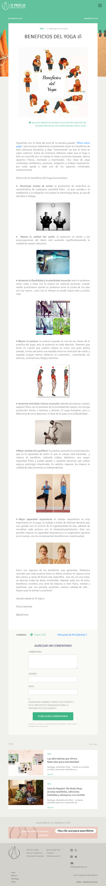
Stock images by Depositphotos (85, 875)
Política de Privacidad (35, 856)
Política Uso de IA (53, 856)
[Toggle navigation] (100, 6)
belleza (36, 122)
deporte (70, 122)
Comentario (35, 652)
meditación (80, 122)
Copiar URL (39, 634)
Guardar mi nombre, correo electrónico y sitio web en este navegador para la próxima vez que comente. (51, 705)
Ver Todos (93, 744)
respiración (41, 126)
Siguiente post (90, 19)
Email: (31, 686)
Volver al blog (16, 19)
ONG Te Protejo (32, 850)
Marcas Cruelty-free (34, 853)
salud (51, 126)
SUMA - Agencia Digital (87, 882)
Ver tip (50, 774)
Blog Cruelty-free (53, 850)
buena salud (58, 122)
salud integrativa (64, 126)
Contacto (50, 853)
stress (76, 126)
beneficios (46, 122)
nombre (32, 674)
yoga (83, 126)
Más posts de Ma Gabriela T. (72, 634)
